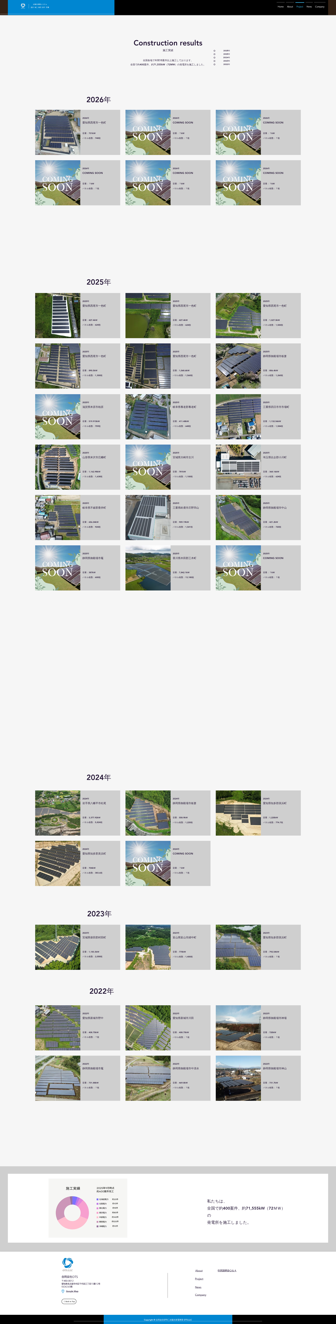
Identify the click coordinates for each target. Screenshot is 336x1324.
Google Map (72, 1291)
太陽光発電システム (40, 4)
